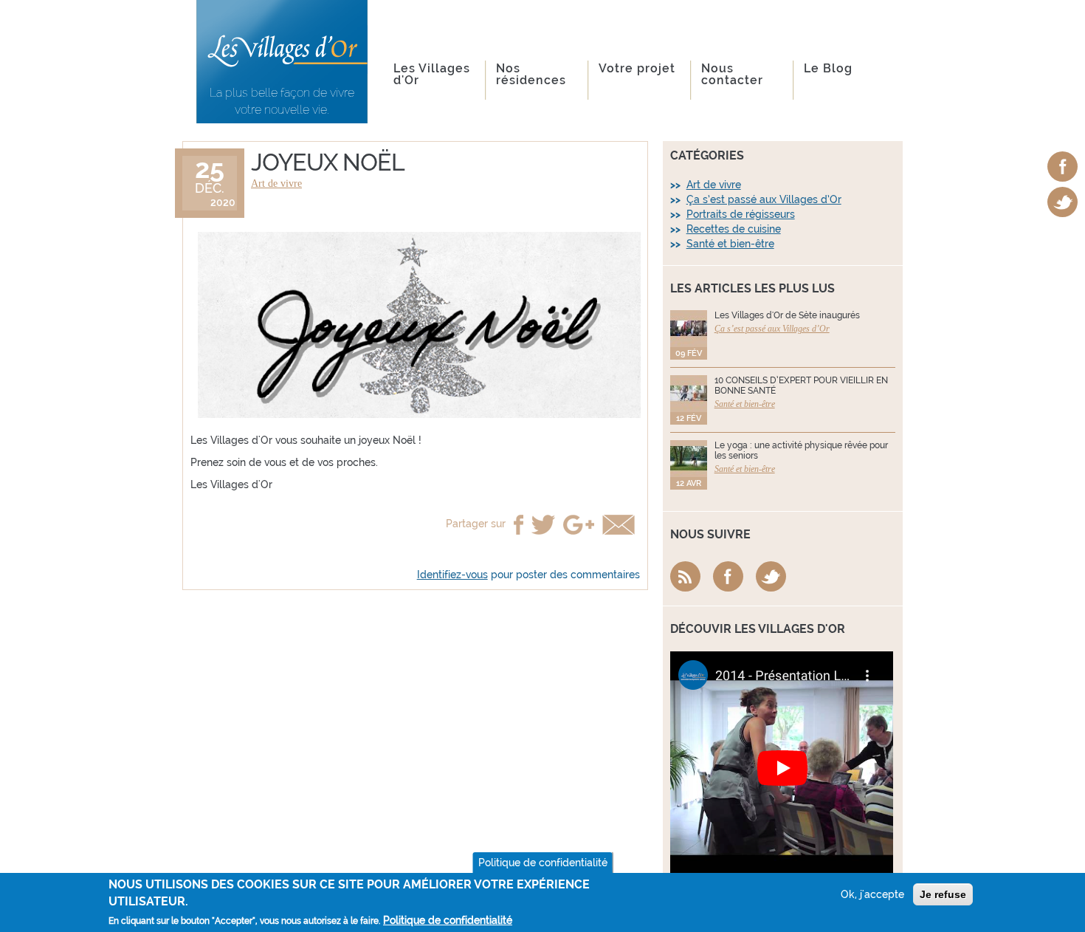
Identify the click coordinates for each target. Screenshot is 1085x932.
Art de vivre (276, 183)
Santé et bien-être (730, 244)
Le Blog (828, 68)
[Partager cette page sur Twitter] (543, 525)
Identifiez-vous (452, 574)
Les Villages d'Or (431, 74)
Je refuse (943, 894)
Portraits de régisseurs (740, 214)
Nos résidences (531, 74)
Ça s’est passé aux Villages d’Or (763, 199)
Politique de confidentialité (542, 862)
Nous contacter (732, 74)
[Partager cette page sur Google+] (578, 525)
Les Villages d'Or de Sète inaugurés (787, 315)
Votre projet (637, 68)
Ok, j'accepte (872, 894)
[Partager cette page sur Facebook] (518, 525)
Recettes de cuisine (733, 229)
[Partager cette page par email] (618, 525)
